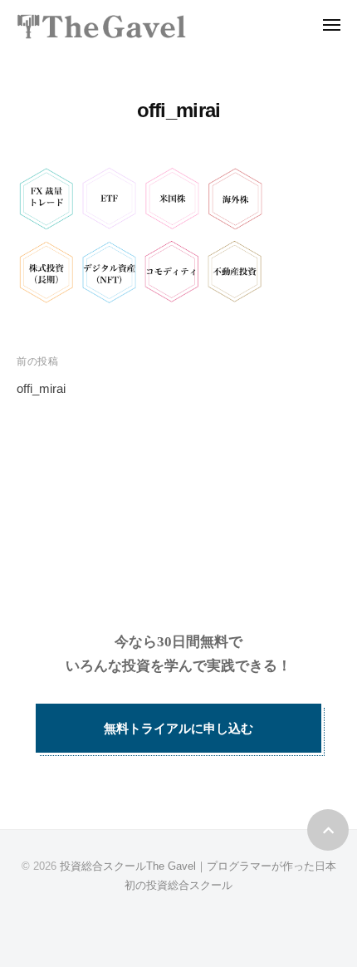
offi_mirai (41, 388)
